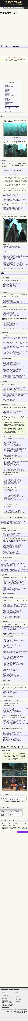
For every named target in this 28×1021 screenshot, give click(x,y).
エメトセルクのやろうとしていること (12, 106)
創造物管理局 (7, 93)
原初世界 (12, 180)
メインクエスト (17, 141)
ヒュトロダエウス (16, 577)
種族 (17, 996)
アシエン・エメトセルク (19, 184)
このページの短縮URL (23, 832)
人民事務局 (7, 91)
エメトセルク (5, 637)
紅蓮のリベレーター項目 (7, 1004)
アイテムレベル (3, 812)
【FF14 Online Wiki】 (4, 989)
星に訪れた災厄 (7, 104)
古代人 (15, 120)
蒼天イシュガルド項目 (7, 1002)
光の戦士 (4, 141)
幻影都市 (6, 85)
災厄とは (6, 98)
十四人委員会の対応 (8, 99)
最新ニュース (5, 1000)
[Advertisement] (14, 29)
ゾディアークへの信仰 (9, 102)
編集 (23, 7)
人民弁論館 (7, 94)
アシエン (18, 717)
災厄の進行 (7, 100)
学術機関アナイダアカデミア (10, 95)
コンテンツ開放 (7, 108)
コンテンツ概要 (7, 110)
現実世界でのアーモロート (8, 111)
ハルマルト (19, 418)
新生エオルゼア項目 (6, 1001)
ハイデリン (7, 626)
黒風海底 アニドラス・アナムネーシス (10, 107)
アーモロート (16, 989)
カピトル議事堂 (7, 89)
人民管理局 (7, 90)
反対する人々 (7, 103)
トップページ (5, 998)
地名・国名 (11, 989)
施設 (3, 88)
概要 (3, 84)
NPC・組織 (18, 999)
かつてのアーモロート (9, 86)
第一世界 (17, 165)
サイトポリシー (5, 1007)
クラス (17, 994)
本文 (1, 7)
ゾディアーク (4, 597)
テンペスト (6, 753)
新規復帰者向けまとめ (7, 1005)
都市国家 (18, 1001)
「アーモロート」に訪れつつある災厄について (11, 97)
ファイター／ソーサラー (10, 796)
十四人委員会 (5, 280)
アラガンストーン (19, 1002)
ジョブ (17, 995)
